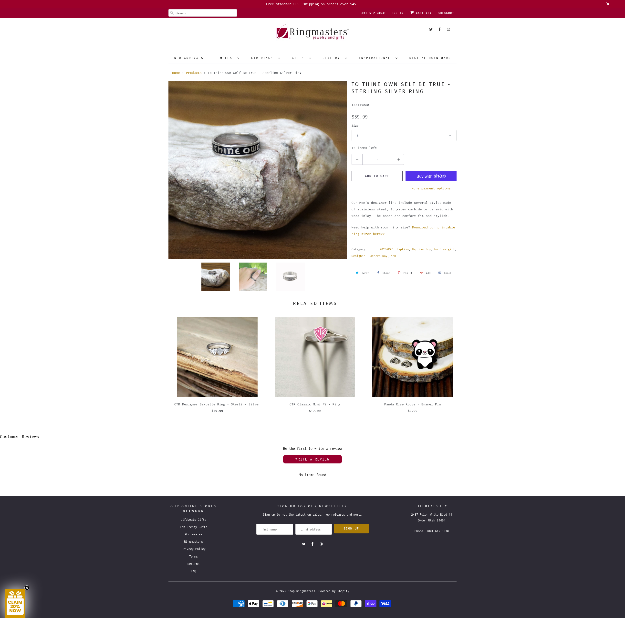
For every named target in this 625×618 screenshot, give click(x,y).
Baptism (403, 249)
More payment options (431, 188)
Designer (358, 255)
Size (355, 126)
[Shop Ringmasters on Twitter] (431, 29)
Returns (193, 564)
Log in (398, 12)
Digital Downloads (430, 57)
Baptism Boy (421, 249)
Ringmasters (193, 541)
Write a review (312, 459)
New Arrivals (189, 57)
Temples (225, 57)
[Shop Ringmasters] (312, 34)
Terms (193, 556)
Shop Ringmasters (301, 591)
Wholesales (193, 534)
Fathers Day (378, 255)
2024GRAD (386, 249)
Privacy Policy (194, 549)
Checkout (446, 12)
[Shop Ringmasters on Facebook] (440, 29)
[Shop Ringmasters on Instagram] (448, 29)
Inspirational (376, 57)
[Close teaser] (26, 587)
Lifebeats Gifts (193, 519)
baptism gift (444, 249)
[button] (15, 603)
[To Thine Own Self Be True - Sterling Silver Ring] (257, 170)
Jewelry (333, 57)
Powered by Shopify (334, 591)
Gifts (299, 57)
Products (194, 73)
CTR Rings (263, 57)
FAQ (193, 571)
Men (393, 255)
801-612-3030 (373, 12)
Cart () (423, 12)
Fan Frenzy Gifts (193, 527)
